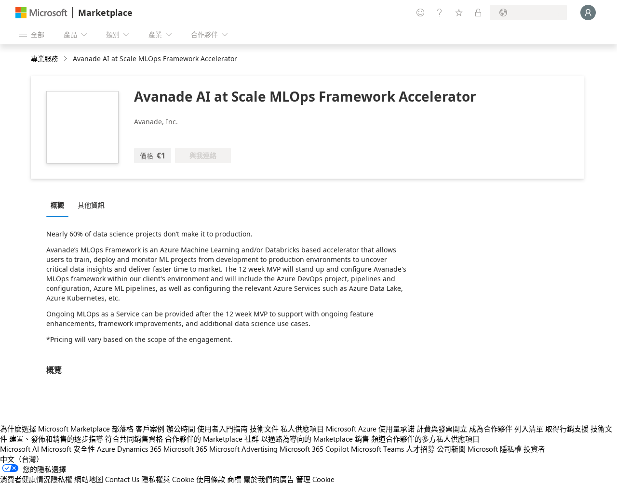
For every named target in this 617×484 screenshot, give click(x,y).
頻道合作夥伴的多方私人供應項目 (425, 439)
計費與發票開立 (441, 428)
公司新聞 (451, 449)
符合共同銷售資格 (134, 439)
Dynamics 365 (139, 449)
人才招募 (420, 449)
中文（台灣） (21, 459)
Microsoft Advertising (243, 449)
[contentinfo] (66, 59)
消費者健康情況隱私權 (36, 479)
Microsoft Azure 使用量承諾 (370, 428)
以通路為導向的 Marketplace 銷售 (315, 439)
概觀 (57, 204)
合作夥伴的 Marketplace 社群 (212, 439)
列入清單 (528, 428)
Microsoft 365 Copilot (314, 449)
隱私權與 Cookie (167, 479)
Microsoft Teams (377, 449)
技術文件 (264, 428)
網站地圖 (88, 479)
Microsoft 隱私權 (495, 449)
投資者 (534, 449)
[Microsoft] (41, 12)
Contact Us (122, 479)
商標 (234, 479)
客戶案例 (149, 428)
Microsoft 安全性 (68, 449)
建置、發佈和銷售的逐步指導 (56, 439)
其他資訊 (91, 204)
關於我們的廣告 (268, 479)
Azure (106, 449)
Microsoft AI (19, 449)
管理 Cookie (315, 479)
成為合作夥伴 (490, 428)
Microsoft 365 (185, 449)
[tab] (59, 204)
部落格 (123, 428)
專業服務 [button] (44, 58)
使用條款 (210, 479)
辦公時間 (180, 428)
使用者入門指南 (222, 428)
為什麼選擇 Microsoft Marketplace (55, 428)
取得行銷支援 (567, 428)
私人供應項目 (302, 428)
